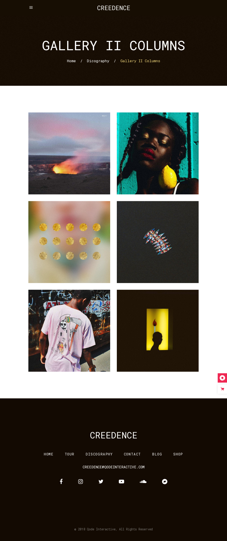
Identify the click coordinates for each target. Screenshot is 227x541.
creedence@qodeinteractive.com (114, 467)
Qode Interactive (101, 529)
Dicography (98, 60)
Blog (157, 454)
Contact (132, 454)
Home (71, 60)
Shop (178, 454)
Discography (99, 454)
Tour (69, 454)
